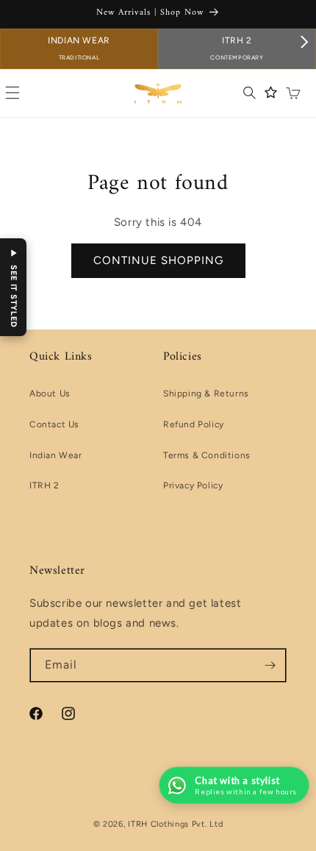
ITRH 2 (44, 485)
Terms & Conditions (207, 455)
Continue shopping (158, 260)
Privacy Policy (193, 485)
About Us (50, 393)
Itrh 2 (236, 48)
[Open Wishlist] (270, 92)
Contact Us (54, 424)
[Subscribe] (270, 665)
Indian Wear (79, 48)
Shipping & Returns (206, 393)
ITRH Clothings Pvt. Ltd (175, 824)
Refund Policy (193, 424)
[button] (249, 92)
